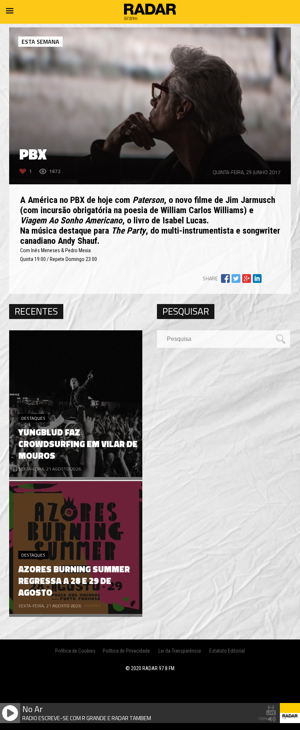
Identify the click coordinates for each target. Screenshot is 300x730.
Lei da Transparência (179, 651)
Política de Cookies (75, 651)
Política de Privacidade (126, 651)
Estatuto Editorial (227, 651)
